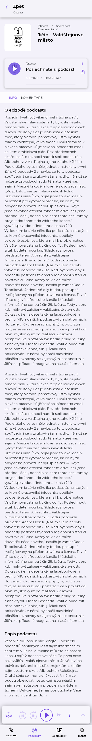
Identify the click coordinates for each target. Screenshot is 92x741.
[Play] (46, 715)
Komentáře (32, 98)
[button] (16, 8)
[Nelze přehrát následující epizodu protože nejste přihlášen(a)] (59, 715)
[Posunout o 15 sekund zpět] (22, 715)
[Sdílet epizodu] (82, 72)
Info (13, 98)
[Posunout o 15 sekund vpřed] (33, 715)
